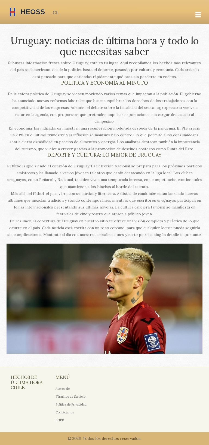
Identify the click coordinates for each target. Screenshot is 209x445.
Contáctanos (65, 412)
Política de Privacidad (71, 404)
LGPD (60, 420)
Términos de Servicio (70, 396)
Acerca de (63, 389)
